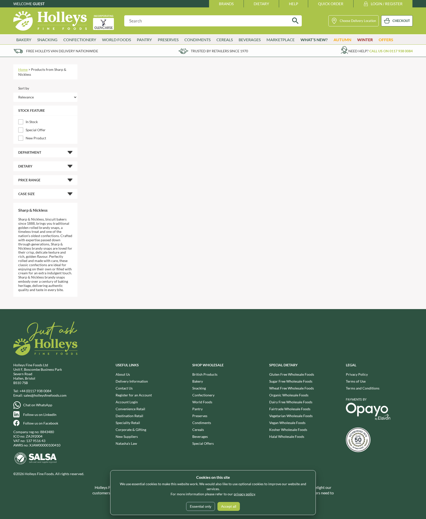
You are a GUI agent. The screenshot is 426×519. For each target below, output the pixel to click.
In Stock (32, 122)
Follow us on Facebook (40, 423)
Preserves (199, 416)
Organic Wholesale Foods (288, 395)
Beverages (200, 436)
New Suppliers (127, 436)
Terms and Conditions (362, 388)
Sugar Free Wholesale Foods (290, 381)
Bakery (197, 381)
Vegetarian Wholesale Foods (291, 416)
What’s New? (314, 39)
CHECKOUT (401, 21)
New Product (36, 138)
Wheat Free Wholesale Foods (291, 388)
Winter (365, 39)
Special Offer (36, 130)
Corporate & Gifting (131, 429)
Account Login (127, 402)
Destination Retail (129, 416)
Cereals (198, 429)
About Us (123, 374)
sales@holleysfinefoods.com (45, 395)
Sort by (23, 88)
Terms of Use (356, 381)
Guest (39, 3)
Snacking (199, 388)
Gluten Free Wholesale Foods (291, 374)
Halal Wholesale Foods (286, 436)
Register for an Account (134, 395)
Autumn (342, 39)
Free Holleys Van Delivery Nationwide (62, 51)
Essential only (200, 506)
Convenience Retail (130, 409)
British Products (204, 374)
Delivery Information (132, 381)
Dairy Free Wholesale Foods (290, 402)
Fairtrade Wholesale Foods (289, 409)
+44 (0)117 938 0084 (35, 391)
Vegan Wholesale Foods (287, 423)
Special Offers (203, 443)
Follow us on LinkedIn (39, 414)
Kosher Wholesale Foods (288, 429)
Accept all (228, 506)
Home (23, 69)
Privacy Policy (357, 374)
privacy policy (244, 494)
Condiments (201, 423)
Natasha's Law (126, 443)
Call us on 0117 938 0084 (391, 51)
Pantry (197, 409)
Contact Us (124, 388)
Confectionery (203, 395)
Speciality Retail (128, 423)
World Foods (202, 402)
